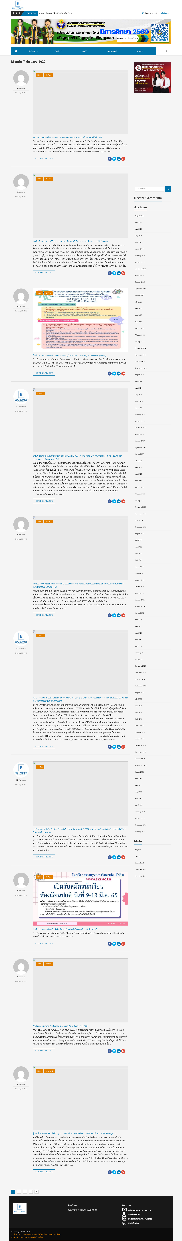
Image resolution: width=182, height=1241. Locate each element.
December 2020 (140, 666)
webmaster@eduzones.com (139, 1210)
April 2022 (139, 560)
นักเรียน (48, 75)
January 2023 (140, 501)
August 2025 (139, 295)
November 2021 (140, 593)
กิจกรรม (48, 179)
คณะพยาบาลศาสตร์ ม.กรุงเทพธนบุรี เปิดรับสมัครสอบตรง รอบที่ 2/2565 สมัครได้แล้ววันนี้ (67, 137)
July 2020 (138, 699)
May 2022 (138, 553)
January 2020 (140, 739)
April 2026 (139, 242)
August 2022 (139, 534)
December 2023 (140, 428)
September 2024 (141, 368)
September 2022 (141, 527)
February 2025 (140, 335)
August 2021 (139, 613)
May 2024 (138, 395)
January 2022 (140, 580)
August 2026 (139, 216)
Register (138, 850)
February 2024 (140, 414)
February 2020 (140, 732)
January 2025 (140, 342)
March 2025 (139, 328)
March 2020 (139, 726)
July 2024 (138, 381)
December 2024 (140, 348)
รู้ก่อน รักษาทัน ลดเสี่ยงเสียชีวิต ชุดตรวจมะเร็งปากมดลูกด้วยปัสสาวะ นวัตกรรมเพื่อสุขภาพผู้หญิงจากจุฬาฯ (74, 1133)
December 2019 (140, 746)
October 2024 (140, 361)
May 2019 (138, 792)
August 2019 (139, 772)
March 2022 (139, 567)
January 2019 (140, 818)
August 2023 (139, 454)
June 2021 (138, 626)
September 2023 (141, 448)
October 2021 (140, 600)
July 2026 (138, 222)
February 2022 (140, 573)
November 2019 (140, 752)
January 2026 (140, 262)
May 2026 (138, 236)
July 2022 (138, 540)
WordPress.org (140, 876)
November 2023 (140, 434)
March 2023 (139, 487)
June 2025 (138, 308)
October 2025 (140, 282)
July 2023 (138, 461)
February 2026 (140, 256)
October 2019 (140, 759)
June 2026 (138, 229)
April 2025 (139, 322)
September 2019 (141, 765)
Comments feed (140, 870)
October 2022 (140, 520)
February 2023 (140, 494)
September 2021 (141, 606)
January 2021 (140, 659)
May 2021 (138, 633)
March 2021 (139, 646)
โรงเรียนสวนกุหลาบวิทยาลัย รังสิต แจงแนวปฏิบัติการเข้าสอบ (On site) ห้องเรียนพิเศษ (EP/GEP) (69, 355)
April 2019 (139, 798)
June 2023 (138, 467)
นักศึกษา (40, 393)
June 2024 (138, 388)
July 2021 (138, 620)
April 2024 (139, 401)
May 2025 (138, 315)
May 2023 (138, 474)
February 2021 (140, 653)
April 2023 (139, 481)
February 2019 (140, 812)
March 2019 (139, 805)
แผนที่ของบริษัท (134, 1214)
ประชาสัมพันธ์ (133, 1223)
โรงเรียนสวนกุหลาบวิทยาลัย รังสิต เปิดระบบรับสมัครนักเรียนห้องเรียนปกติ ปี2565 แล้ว (65, 929)
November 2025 (140, 275)
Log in (137, 856)
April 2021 (139, 640)
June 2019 (138, 785)
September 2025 (141, 289)
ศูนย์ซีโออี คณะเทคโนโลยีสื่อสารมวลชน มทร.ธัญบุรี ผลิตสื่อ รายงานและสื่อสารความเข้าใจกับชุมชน (70, 241)
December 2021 (140, 587)
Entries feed (139, 863)
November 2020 (140, 673)
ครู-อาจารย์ (49, 1071)
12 (31, 1192)
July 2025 (138, 302)
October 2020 (140, 679)
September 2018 (141, 825)
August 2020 (139, 693)
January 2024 (140, 421)
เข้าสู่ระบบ (165, 13)
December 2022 (140, 507)
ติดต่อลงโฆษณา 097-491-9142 (140, 1219)
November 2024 (140, 355)
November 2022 (140, 514)
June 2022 (138, 547)
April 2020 (139, 719)
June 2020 (138, 706)
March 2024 (139, 408)
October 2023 (140, 441)
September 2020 (141, 686)
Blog (39, 75)
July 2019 (138, 779)
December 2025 (140, 269)
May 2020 (138, 712)
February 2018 (140, 831)
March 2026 (139, 249)
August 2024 (139, 375)
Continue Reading (44, 158)
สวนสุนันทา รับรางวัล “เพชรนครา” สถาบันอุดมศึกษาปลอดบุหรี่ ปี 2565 (60, 1026)
